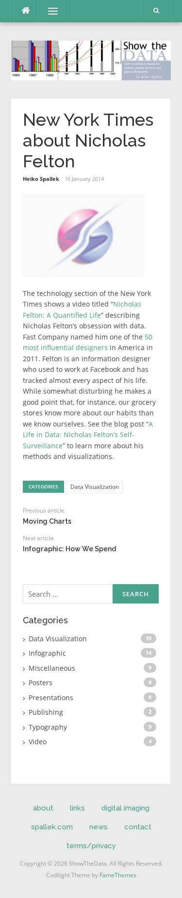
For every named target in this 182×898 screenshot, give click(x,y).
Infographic (47, 653)
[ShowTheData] (90, 59)
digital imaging (125, 808)
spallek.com (52, 827)
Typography (48, 727)
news (98, 827)
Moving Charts (47, 521)
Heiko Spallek (41, 178)
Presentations (51, 697)
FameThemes (117, 875)
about (43, 808)
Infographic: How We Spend (69, 549)
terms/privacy (91, 845)
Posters (40, 682)
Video (38, 741)
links (77, 808)
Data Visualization (94, 487)
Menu (48, 10)
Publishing (46, 712)
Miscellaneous (52, 668)
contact (137, 827)
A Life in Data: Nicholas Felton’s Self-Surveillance (88, 434)
